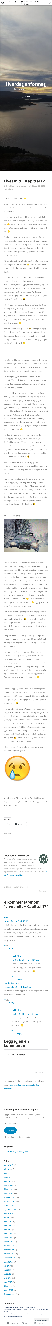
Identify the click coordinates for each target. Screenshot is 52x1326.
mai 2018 (7, 1225)
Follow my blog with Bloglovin (16, 1151)
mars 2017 (8, 1282)
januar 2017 (8, 1290)
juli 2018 (7, 1217)
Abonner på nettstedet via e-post (21, 1109)
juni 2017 (7, 1270)
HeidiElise (10, 186)
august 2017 (8, 1262)
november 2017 (10, 1249)
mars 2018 (8, 1233)
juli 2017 (7, 1266)
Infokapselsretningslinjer (15, 1316)
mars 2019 (8, 1185)
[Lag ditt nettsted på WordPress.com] (26, 2)
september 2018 (10, 1209)
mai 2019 (7, 1177)
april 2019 (8, 1181)
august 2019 (8, 1165)
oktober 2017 (9, 1253)
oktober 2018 (9, 1205)
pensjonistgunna (11, 982)
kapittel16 (39, 208)
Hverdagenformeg (26, 84)
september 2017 (10, 1257)
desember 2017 (9, 1245)
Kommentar (39, 1072)
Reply (11, 948)
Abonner (10, 1130)
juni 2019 (7, 1173)
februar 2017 (9, 1286)
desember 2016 (9, 1294)
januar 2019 (8, 1193)
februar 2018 (9, 1237)
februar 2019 (9, 1189)
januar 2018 (8, 1241)
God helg (42, 891)
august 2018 (8, 1213)
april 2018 (8, 1229)
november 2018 (10, 1201)
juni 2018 (7, 1221)
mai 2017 (7, 1274)
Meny (27, 96)
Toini (6, 917)
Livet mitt (22, 186)
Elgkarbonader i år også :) (15, 887)
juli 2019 (7, 1169)
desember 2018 (9, 1197)
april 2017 (8, 1278)
